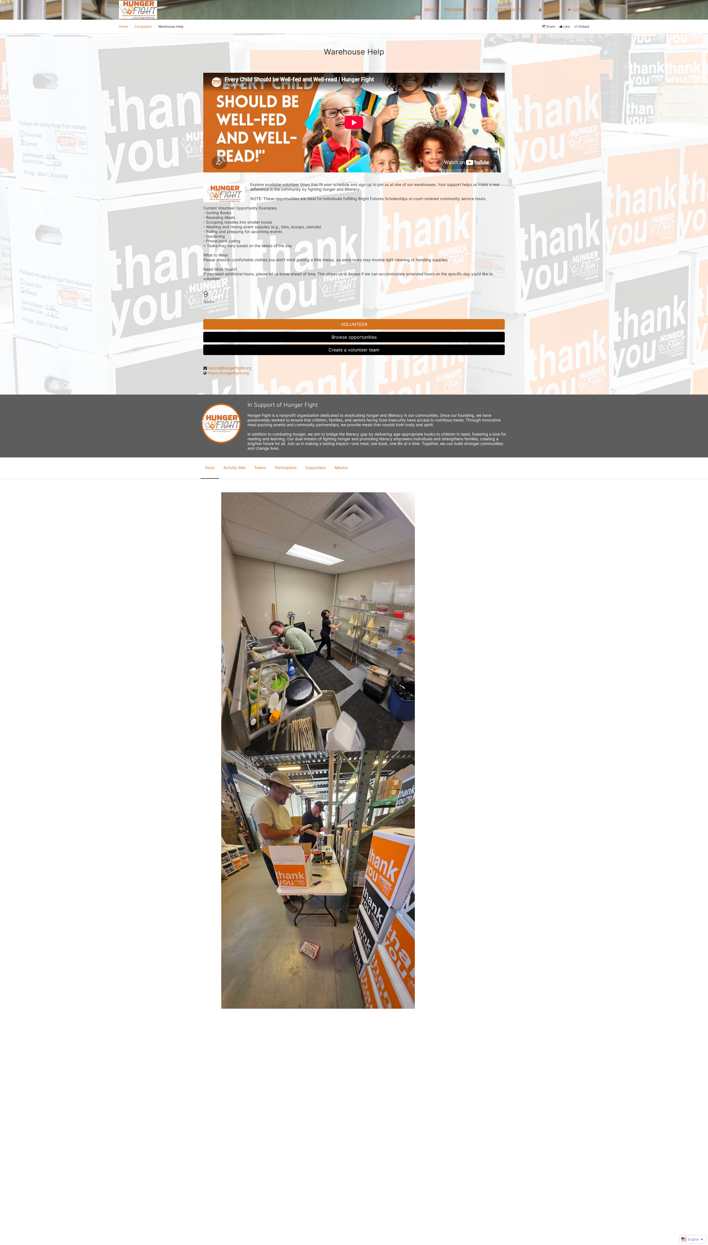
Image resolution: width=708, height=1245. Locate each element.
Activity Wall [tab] (234, 467)
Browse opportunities (354, 337)
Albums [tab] (341, 467)
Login (579, 9)
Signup (551, 9)
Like (566, 26)
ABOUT (431, 9)
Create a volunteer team (354, 350)
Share (550, 26)
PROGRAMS (455, 9)
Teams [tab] (260, 467)
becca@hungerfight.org (229, 368)
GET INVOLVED (509, 9)
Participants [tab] (285, 467)
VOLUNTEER (354, 324)
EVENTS (480, 9)
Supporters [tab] (315, 467)
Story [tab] (210, 467)
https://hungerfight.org (228, 373)
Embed (584, 26)
